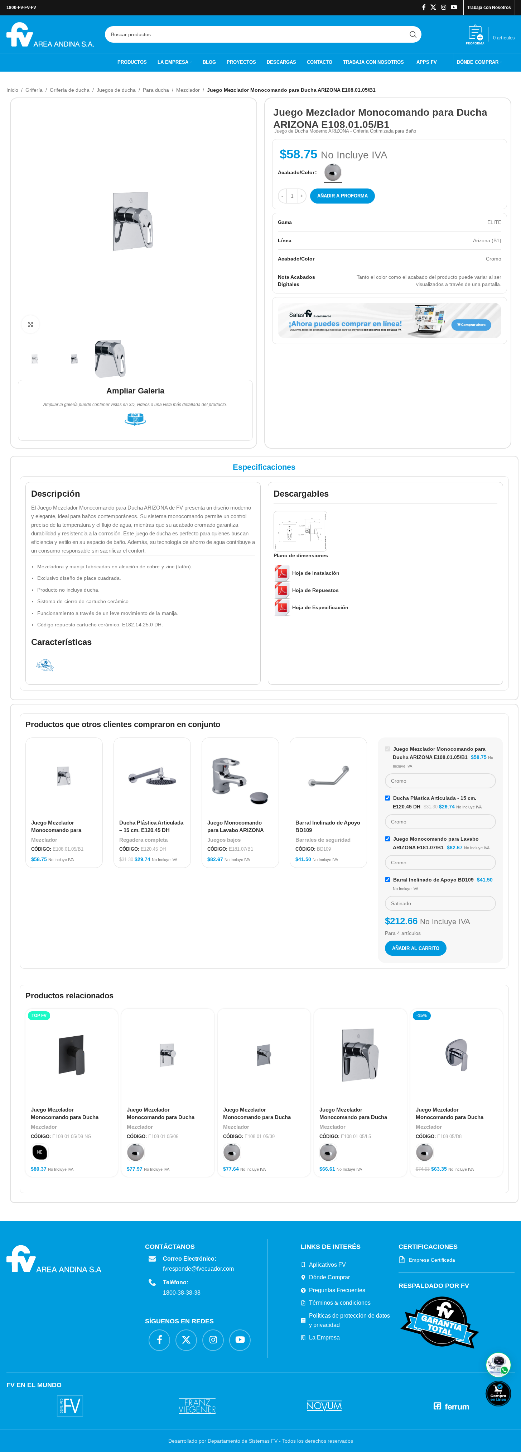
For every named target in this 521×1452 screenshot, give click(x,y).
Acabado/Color (296, 172)
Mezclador (188, 90)
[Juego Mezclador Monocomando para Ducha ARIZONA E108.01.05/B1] (64, 776)
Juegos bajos (224, 840)
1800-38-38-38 (183, 1293)
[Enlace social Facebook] (424, 7)
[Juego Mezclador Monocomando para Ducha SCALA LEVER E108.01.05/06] (167, 1055)
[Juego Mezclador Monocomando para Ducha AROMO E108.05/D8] (456, 1055)
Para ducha (156, 90)
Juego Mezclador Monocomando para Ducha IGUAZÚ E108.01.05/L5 (353, 1117)
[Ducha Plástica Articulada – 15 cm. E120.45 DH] (152, 776)
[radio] (333, 172)
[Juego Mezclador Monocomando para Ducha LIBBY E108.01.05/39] (264, 1055)
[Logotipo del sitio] (50, 34)
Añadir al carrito (415, 948)
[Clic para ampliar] (30, 324)
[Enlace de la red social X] (433, 7)
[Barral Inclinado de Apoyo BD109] (328, 776)
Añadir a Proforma (342, 196)
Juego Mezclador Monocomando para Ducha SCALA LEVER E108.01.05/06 (163, 1117)
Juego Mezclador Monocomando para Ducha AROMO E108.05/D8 (449, 1117)
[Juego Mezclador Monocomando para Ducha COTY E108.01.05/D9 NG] (71, 1055)
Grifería (34, 90)
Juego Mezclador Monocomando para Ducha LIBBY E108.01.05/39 (257, 1117)
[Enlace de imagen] (438, 1322)
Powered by (510, 1411)
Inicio (12, 90)
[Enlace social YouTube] (453, 7)
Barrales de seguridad (323, 840)
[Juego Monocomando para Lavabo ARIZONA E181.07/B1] (240, 776)
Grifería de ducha (70, 90)
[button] (498, 1364)
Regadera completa (143, 840)
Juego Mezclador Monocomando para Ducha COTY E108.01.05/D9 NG (64, 1117)
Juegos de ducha (116, 90)
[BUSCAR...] (413, 34)
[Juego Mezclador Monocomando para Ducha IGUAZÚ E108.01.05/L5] (360, 1055)
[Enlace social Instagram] (443, 7)
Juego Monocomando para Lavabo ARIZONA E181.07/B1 (235, 830)
